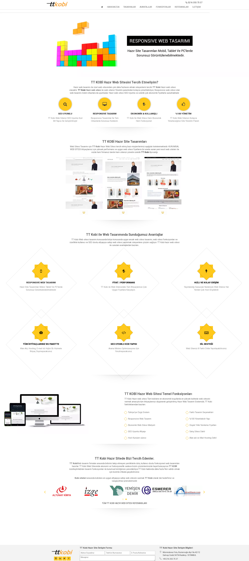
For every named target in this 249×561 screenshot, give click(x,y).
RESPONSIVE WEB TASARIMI (41, 282)
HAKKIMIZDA (113, 7)
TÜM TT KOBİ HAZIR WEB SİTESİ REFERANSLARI (124, 503)
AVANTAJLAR (146, 7)
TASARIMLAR (129, 7)
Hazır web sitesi (93, 90)
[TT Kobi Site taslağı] (162, 212)
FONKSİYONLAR (163, 7)
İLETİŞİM (196, 7)
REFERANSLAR (182, 7)
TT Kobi (81, 90)
